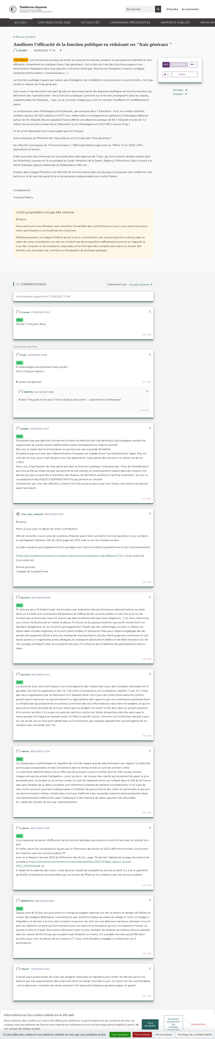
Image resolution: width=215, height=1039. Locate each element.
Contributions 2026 (54, 22)
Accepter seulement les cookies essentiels (173, 1024)
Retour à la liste (25, 36)
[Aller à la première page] (31, 9)
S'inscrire (172, 9)
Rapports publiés (175, 22)
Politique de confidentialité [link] (195, 1034)
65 (166, 64)
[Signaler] (61, 50)
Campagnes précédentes (130, 22)
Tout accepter (150, 1024)
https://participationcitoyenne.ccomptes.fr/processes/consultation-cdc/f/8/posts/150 (70, 555)
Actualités (90, 22)
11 (194, 64)
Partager (178, 90)
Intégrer (178, 94)
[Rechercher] (158, 9)
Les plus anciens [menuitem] (139, 284)
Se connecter (190, 9)
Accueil (21, 22)
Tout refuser (142, 1034)
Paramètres (198, 1024)
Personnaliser (164, 1034)
